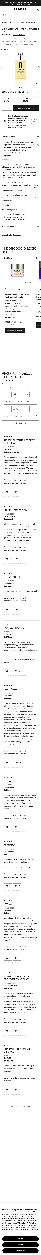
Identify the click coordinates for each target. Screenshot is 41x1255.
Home (4, 22)
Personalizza (20, 1250)
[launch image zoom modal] (37, 82)
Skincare (11, 22)
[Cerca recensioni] (36, 416)
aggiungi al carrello (26, 108)
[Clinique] (20, 9)
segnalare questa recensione (15, 496)
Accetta (20, 1239)
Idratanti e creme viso (26, 22)
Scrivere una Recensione (20, 388)
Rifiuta (20, 1245)
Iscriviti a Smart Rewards (34, 121)
